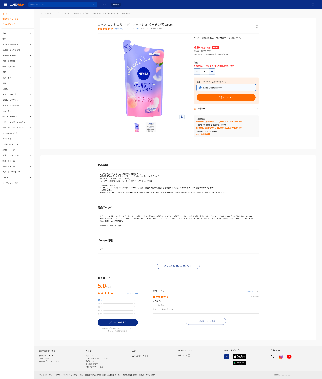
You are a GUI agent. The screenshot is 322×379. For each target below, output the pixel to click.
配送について (91, 356)
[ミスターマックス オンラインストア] (17, 4)
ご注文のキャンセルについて (97, 358)
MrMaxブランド (9, 24)
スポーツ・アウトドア (11, 172)
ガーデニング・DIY (10, 183)
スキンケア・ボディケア (12, 105)
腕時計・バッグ (9, 150)
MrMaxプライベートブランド (50, 361)
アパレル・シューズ (10, 144)
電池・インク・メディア (12, 155)
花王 (137, 29)
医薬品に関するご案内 (147, 375)
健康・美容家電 (9, 67)
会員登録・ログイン (47, 356)
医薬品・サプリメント (11, 100)
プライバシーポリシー (47, 375)
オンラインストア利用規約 (67, 375)
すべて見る (251, 291)
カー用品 (6, 178)
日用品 (5, 89)
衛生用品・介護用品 (10, 117)
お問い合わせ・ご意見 (94, 367)
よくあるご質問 (92, 364)
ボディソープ (69, 13)
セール (5, 14)
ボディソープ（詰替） (82, 13)
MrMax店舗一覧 (138, 356)
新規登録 (116, 5)
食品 (4, 33)
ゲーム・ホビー (9, 166)
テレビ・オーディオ (10, 44)
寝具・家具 (7, 78)
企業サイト (182, 355)
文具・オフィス (9, 161)
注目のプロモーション (11, 19)
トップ (42, 13)
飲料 (4, 39)
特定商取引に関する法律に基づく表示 (107, 375)
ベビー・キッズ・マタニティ (14, 122)
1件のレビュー (132, 294)
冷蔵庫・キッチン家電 (11, 50)
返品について (91, 361)
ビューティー (8, 111)
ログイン (105, 4)
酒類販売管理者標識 (130, 375)
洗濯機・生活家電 (10, 56)
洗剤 (4, 83)
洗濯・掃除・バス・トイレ (13, 128)
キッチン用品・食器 (10, 94)
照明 (4, 72)
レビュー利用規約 (85, 375)
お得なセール (44, 358)
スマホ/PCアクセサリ (11, 133)
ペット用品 (7, 139)
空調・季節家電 (9, 61)
